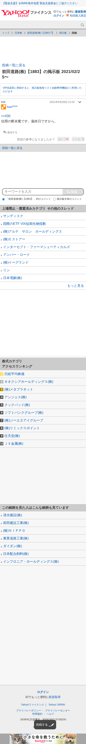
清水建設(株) (12, 515)
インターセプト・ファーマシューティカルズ (36, 247)
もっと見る (75, 285)
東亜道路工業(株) (16, 538)
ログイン (58, 15)
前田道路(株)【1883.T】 (40, 32)
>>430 (5, 116)
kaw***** (12, 106)
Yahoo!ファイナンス (32, 704)
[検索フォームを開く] (82, 25)
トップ (6, 32)
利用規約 (37, 713)
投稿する (42, 724)
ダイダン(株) (12, 546)
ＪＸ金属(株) (13, 443)
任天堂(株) (12, 436)
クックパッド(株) (17, 405)
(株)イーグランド (16, 262)
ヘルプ (50, 713)
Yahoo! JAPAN (56, 704)
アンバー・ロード (16, 254)
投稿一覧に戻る (13, 65)
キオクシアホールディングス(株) (28, 381)
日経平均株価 (14, 374)
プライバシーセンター (57, 710)
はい (63, 139)
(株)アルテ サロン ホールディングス (32, 231)
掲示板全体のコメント (69, 198)
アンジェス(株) (15, 397)
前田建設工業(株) (16, 523)
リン (6, 270)
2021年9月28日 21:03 (62, 102)
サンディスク (13, 216)
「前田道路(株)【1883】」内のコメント (28, 198)
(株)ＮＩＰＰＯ (14, 530)
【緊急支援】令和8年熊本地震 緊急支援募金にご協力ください (40, 3)
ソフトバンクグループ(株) (23, 412)
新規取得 (80, 11)
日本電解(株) (12, 278)
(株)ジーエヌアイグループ (23, 420)
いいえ (78, 139)
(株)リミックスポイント (22, 428)
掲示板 (63, 32)
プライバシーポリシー (28, 710)
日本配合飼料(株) (16, 554)
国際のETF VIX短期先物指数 (24, 223)
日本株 (18, 32)
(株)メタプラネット (18, 389)
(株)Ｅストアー (14, 239)
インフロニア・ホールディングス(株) (31, 561)
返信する (12, 132)
